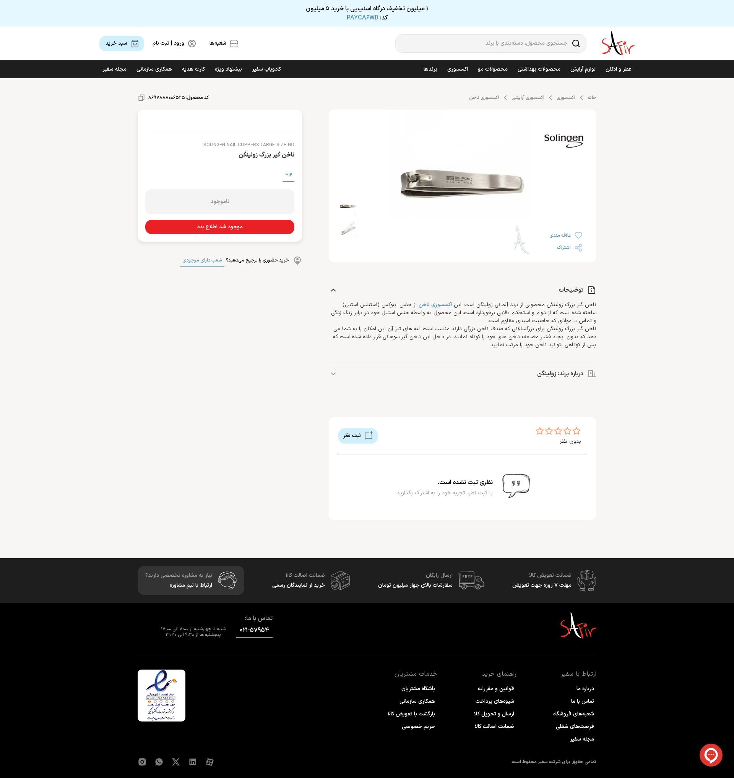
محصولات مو (493, 69)
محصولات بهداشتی (539, 69)
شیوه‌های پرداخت (495, 701)
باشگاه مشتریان (418, 689)
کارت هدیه (193, 69)
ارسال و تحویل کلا (494, 714)
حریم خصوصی (418, 727)
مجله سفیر (114, 69)
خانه (592, 97)
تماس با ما (582, 701)
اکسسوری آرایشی (528, 97)
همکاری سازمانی (154, 69)
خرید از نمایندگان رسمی (298, 585)
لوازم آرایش (583, 69)
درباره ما (585, 689)
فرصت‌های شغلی (575, 727)
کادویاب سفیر (266, 69)
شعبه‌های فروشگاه (573, 714)
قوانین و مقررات (496, 689)
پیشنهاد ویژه (228, 69)
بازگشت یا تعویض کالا (411, 714)
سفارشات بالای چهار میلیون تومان (415, 585)
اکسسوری (457, 69)
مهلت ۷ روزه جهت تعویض (542, 585)
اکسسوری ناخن (484, 97)
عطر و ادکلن (619, 69)
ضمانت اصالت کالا (494, 727)
